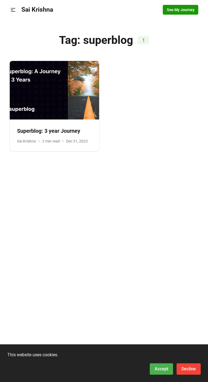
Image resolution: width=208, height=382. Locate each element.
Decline (188, 368)
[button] (13, 10)
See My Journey (180, 10)
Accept (161, 368)
